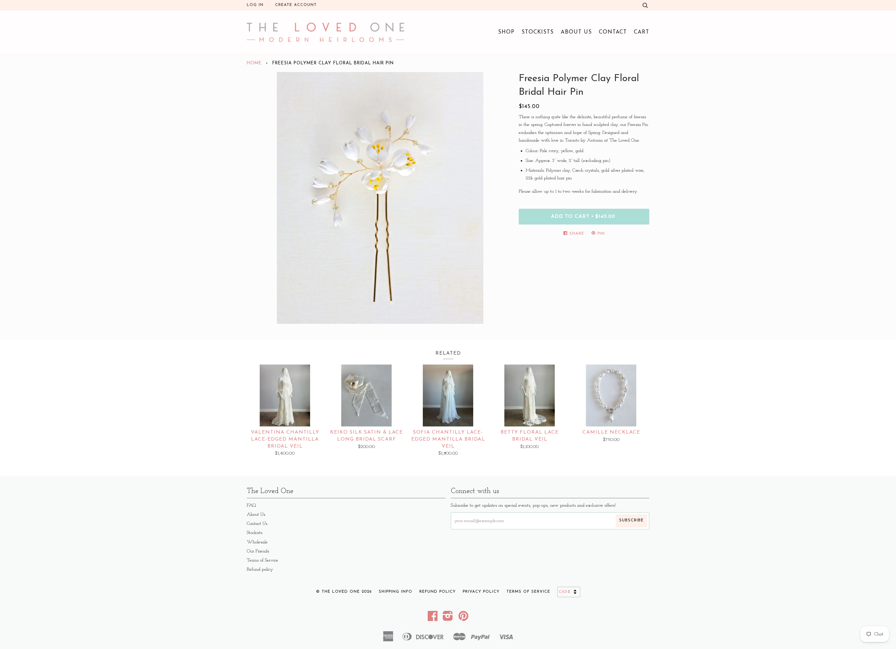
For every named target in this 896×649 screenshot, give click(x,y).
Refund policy (260, 569)
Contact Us (257, 523)
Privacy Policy (481, 592)
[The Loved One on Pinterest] (463, 618)
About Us (576, 32)
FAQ (251, 505)
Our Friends (258, 551)
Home (254, 63)
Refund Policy (437, 592)
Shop (506, 32)
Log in (255, 5)
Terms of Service (262, 560)
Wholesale (257, 542)
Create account (296, 5)
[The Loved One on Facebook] (432, 618)
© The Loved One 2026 (344, 592)
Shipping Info (395, 592)
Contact (613, 32)
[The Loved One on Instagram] (448, 618)
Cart (641, 32)
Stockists (538, 32)
